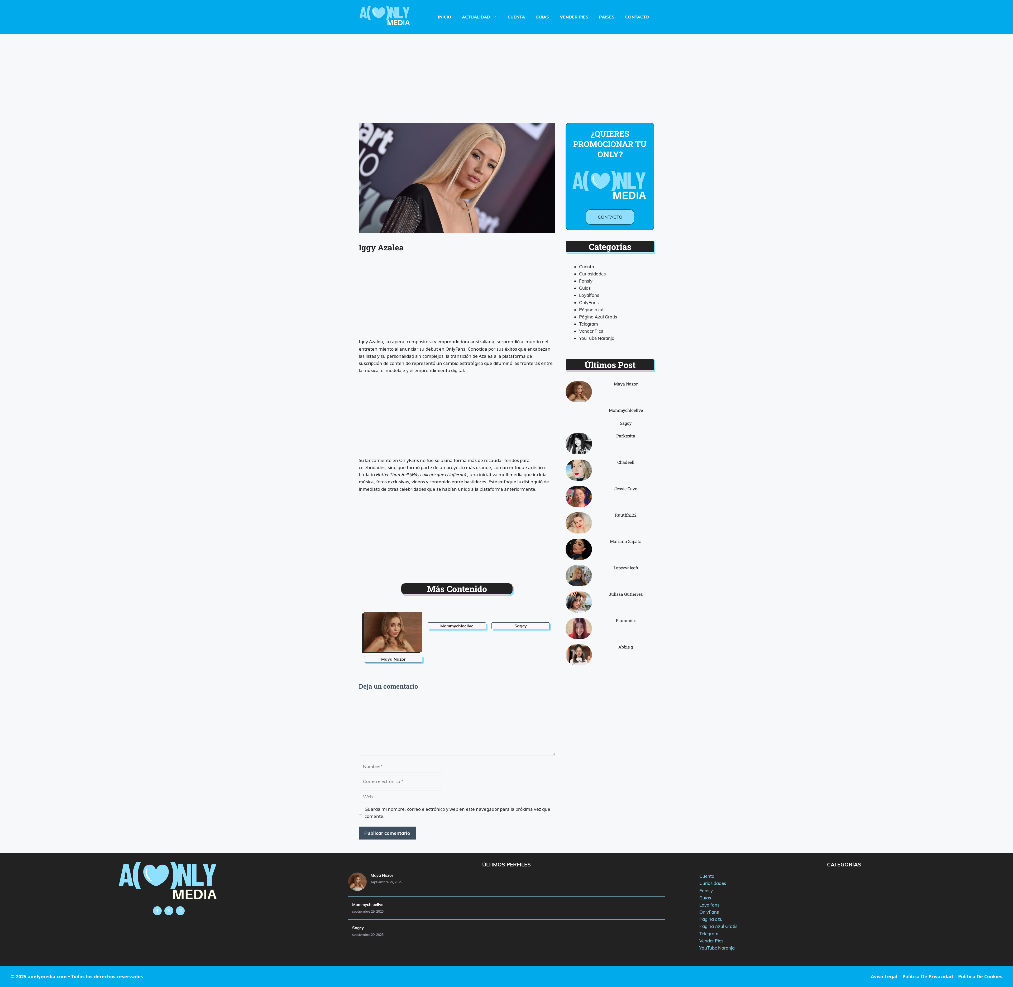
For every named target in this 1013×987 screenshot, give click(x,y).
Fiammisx (626, 620)
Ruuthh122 (626, 515)
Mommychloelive (457, 625)
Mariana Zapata (626, 541)
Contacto (637, 17)
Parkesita (625, 435)
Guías (542, 17)
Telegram (588, 324)
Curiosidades (592, 273)
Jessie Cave (625, 488)
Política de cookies (980, 976)
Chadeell (625, 462)
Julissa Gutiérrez (626, 594)
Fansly (585, 281)
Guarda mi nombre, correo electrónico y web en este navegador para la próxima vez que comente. (457, 812)
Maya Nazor (393, 659)
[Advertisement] (506, 73)
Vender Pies (574, 17)
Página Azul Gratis (598, 317)
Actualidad (476, 17)
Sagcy (520, 625)
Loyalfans (589, 295)
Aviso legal (884, 976)
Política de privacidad (927, 976)
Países (607, 17)
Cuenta (516, 17)
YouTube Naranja (596, 338)
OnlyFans (589, 302)
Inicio (444, 17)
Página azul (591, 309)
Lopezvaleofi (626, 567)
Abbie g (625, 647)
